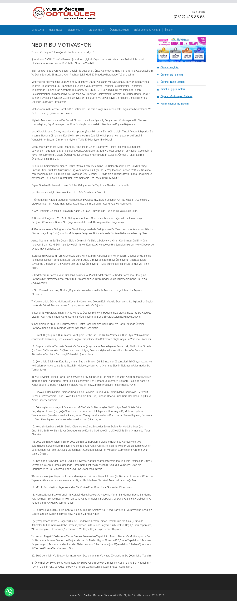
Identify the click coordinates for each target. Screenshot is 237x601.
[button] (9, 591)
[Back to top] (227, 591)
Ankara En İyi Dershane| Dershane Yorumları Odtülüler (96, 595)
